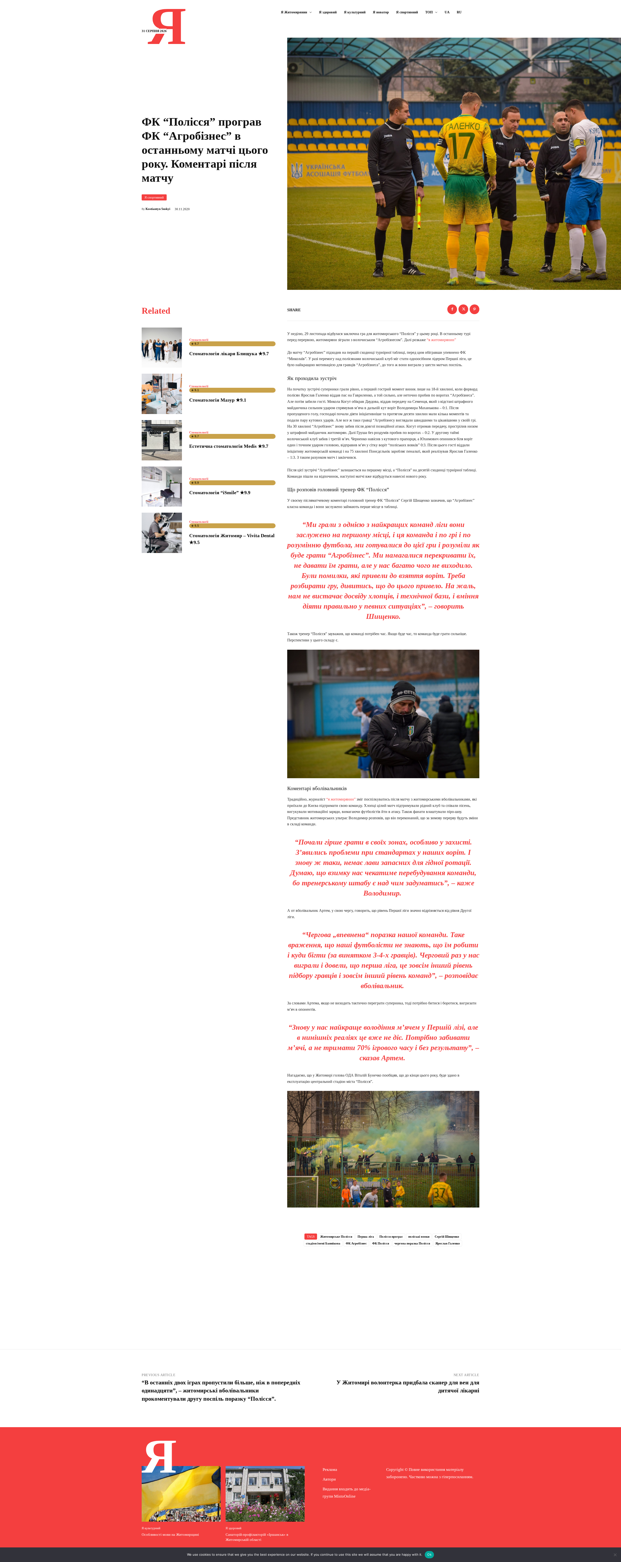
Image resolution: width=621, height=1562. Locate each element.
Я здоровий (233, 1528)
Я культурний (151, 1528)
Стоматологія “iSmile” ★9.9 (219, 492)
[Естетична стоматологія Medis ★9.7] (162, 440)
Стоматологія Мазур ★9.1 (217, 400)
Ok (429, 1554)
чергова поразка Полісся (412, 1243)
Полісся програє (391, 1236)
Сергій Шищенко (447, 1236)
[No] (615, 1554)
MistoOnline (345, 1496)
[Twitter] (463, 309)
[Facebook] (452, 309)
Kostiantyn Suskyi (158, 208)
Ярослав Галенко (447, 1243)
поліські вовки (418, 1236)
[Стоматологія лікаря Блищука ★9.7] (162, 348)
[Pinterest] (474, 309)
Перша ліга (366, 1236)
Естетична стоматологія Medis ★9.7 (228, 446)
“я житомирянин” (441, 340)
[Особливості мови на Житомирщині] (181, 1493)
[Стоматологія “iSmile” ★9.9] (162, 486)
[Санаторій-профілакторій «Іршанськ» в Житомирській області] (265, 1493)
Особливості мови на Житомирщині (170, 1534)
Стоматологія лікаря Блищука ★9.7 (229, 353)
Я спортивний (154, 197)
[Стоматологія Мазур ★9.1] (162, 394)
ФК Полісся (380, 1243)
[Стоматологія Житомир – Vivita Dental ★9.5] (162, 533)
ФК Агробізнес (356, 1243)
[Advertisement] (383, 1290)
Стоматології (198, 339)
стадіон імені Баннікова (323, 1243)
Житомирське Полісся (336, 1236)
